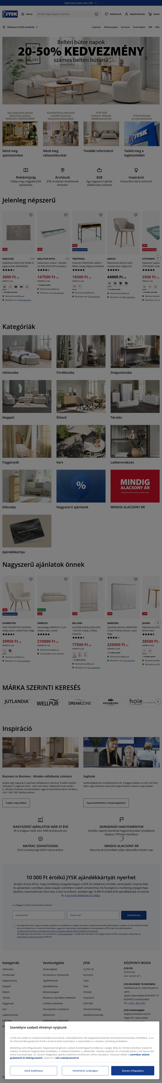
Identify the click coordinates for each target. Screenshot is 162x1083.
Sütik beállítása (33, 1070)
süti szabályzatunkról (67, 1057)
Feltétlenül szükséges (85, 1070)
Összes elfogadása (133, 1070)
